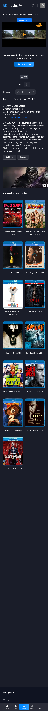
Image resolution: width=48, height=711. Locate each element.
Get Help (9, 157)
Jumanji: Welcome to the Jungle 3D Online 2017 (35, 233)
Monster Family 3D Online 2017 (13, 392)
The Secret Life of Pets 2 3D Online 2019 (13, 313)
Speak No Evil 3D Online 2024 (34, 430)
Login (42, 5)
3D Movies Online (10, 14)
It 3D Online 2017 (13, 273)
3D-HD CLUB (26, 64)
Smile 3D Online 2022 (35, 312)
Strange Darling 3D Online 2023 (13, 233)
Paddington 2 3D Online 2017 (13, 430)
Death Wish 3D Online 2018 (35, 392)
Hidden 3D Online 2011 (13, 353)
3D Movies (7, 700)
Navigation (8, 692)
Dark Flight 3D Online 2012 (34, 353)
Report (23, 157)
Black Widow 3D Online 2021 (13, 469)
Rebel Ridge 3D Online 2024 (35, 273)
